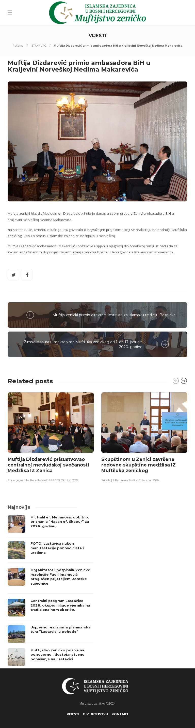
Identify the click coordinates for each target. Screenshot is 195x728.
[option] (51, 437)
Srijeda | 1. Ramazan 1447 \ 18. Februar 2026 (130, 480)
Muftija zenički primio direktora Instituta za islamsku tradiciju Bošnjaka (114, 315)
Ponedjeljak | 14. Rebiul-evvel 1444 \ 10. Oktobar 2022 (43, 480)
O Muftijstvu (95, 714)
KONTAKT (120, 714)
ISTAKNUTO (38, 45)
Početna (18, 45)
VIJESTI (73, 714)
